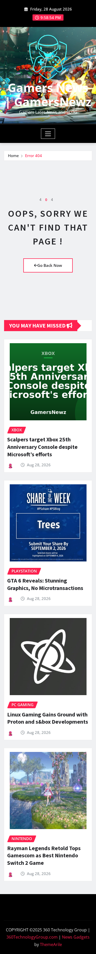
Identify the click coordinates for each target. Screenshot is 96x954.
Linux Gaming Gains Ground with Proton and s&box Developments (47, 718)
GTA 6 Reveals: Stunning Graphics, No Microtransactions (45, 584)
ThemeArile (51, 944)
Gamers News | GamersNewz (48, 94)
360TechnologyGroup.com (32, 937)
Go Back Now (49, 265)
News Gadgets (76, 937)
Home (13, 155)
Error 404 (33, 155)
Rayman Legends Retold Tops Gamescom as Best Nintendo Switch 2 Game (44, 855)
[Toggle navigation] (48, 134)
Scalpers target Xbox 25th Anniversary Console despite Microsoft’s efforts (42, 447)
